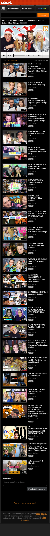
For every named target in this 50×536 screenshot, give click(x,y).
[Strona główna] (6, 2)
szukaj (43, 15)
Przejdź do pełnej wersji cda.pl (25, 503)
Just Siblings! (12, 61)
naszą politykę (41, 514)
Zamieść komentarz (36, 489)
